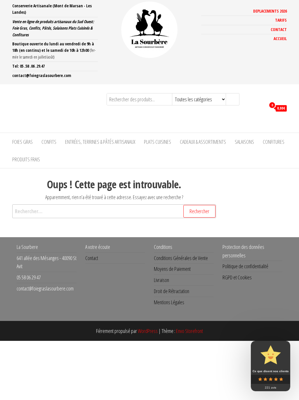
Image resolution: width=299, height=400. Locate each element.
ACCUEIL (280, 38)
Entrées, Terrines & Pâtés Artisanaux (100, 141)
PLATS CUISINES (157, 141)
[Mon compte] (260, 107)
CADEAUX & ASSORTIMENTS (203, 141)
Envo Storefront (189, 330)
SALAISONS (244, 141)
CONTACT (279, 29)
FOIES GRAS (22, 141)
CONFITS (48, 141)
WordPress (148, 330)
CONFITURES (273, 141)
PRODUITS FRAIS (26, 159)
